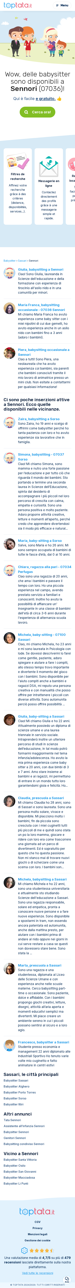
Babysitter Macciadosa (19, 1177)
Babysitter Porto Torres (20, 1092)
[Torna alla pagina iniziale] (18, 5)
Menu (64, 5)
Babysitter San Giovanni (20, 1171)
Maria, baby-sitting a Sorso (40, 541)
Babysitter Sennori (16, 1132)
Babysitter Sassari (16, 1080)
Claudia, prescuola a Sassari (41, 798)
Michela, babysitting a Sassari (42, 879)
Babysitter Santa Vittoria (20, 1159)
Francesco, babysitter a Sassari (43, 1042)
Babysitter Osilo (14, 1165)
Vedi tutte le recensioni (37, 1273)
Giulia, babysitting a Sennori (40, 269)
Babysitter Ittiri (13, 1104)
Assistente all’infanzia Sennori (24, 1126)
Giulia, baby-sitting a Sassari (41, 716)
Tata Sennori (12, 1120)
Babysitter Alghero (16, 1086)
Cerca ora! (41, 112)
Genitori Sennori (15, 1138)
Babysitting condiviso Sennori (24, 1144)
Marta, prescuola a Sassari (39, 965)
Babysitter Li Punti (16, 1183)
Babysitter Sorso (15, 1098)
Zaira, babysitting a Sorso (39, 419)
